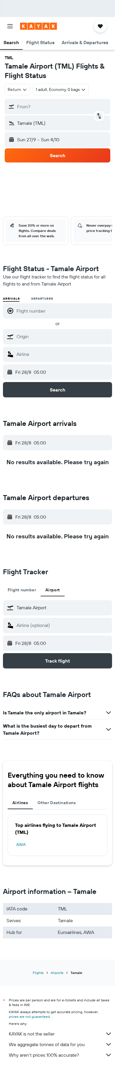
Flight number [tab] (22, 590)
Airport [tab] (52, 590)
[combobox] (63, 336)
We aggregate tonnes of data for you (47, 1044)
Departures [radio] (42, 299)
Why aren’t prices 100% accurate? (44, 1055)
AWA (21, 844)
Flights (38, 972)
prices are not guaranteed (29, 1016)
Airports (57, 972)
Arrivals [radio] (11, 299)
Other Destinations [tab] (56, 802)
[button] (10, 26)
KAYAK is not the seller (32, 1034)
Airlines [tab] (20, 802)
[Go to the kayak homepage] (38, 26)
